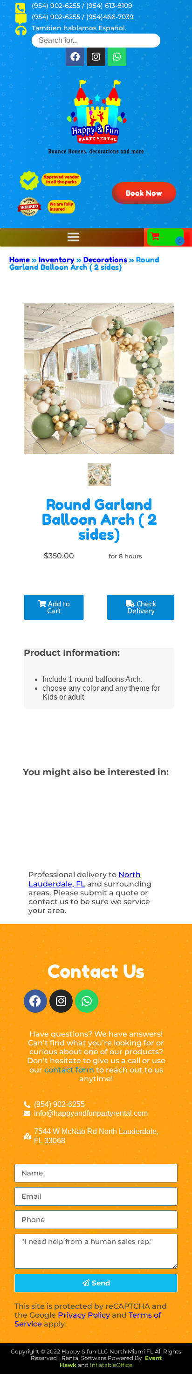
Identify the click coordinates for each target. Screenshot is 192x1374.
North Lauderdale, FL (84, 879)
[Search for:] (96, 40)
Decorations (105, 259)
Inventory (57, 259)
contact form (69, 1069)
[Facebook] (75, 57)
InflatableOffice (111, 1364)
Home (19, 259)
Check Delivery (141, 607)
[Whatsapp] (117, 57)
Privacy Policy (84, 1315)
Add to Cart (58, 607)
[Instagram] (96, 57)
